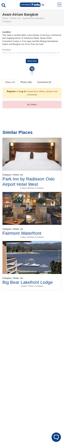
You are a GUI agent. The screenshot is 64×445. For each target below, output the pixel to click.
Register (11, 91)
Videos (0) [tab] (10, 82)
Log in (22, 91)
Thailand (6, 21)
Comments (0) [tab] (44, 82)
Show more (32, 61)
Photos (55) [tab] (26, 82)
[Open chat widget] (56, 437)
